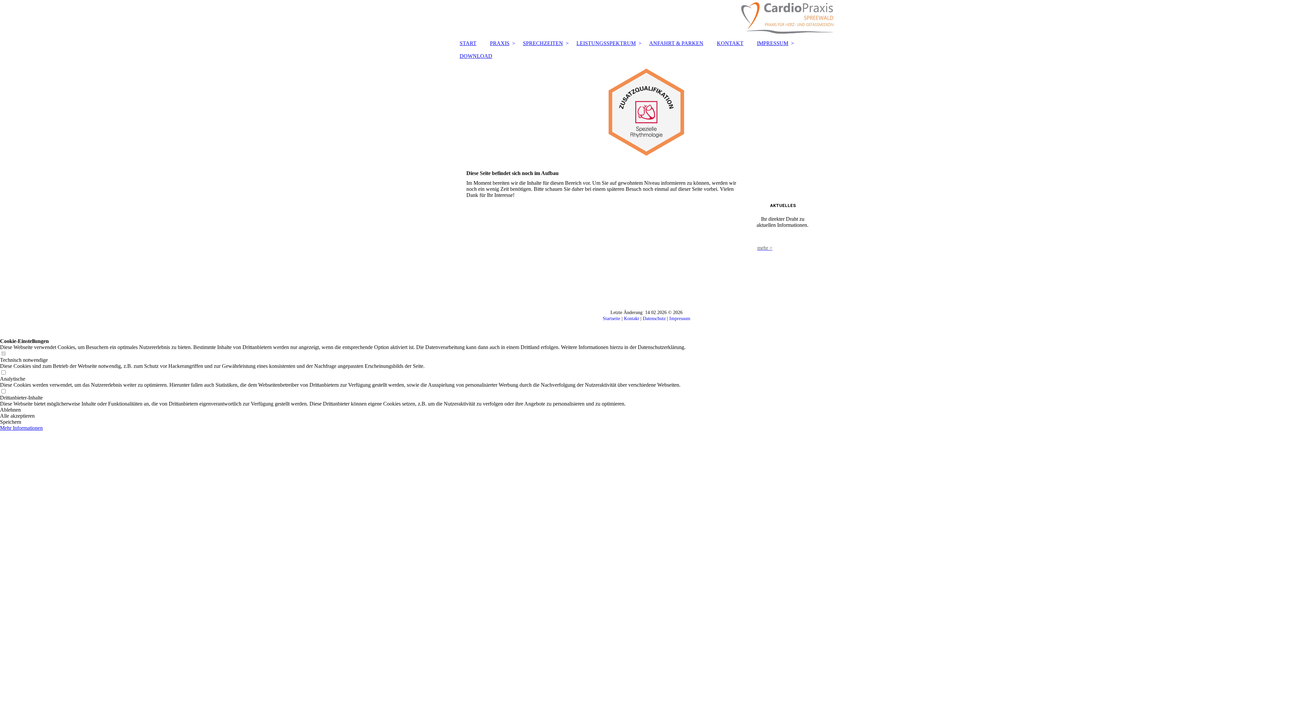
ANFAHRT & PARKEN (676, 43)
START (468, 43)
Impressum (679, 318)
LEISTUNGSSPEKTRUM (606, 43)
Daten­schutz (654, 318)
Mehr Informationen (21, 428)
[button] (343, 410)
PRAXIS (499, 43)
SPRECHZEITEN (543, 43)
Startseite (611, 318)
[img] (646, 18)
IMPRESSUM (772, 43)
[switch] (3, 354)
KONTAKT (730, 43)
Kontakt (631, 318)
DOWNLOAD (476, 56)
